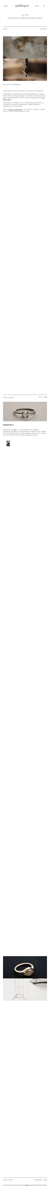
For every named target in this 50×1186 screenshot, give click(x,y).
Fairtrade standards (35, 18)
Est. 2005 (25, 15)
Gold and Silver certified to (18, 18)
